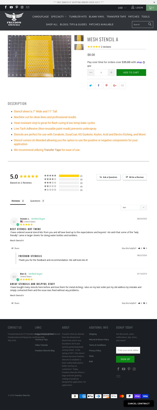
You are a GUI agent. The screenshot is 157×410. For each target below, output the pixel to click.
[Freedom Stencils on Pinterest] (16, 7)
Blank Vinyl (97, 16)
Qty (89, 66)
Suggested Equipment (44, 334)
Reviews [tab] (16, 200)
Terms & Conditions (97, 345)
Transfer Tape (116, 16)
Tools (146, 16)
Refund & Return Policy (99, 339)
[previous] (11, 58)
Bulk (91, 361)
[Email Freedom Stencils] (27, 7)
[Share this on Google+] (114, 85)
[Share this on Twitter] (90, 85)
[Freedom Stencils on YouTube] (11, 7)
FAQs (91, 356)
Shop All (52, 24)
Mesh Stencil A (17, 240)
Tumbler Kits (78, 16)
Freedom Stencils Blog (44, 350)
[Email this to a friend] (122, 85)
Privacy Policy (95, 350)
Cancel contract (139, 403)
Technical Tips (41, 339)
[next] (67, 58)
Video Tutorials (41, 345)
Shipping (93, 334)
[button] (140, 248)
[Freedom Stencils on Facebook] (5, 7)
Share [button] (16, 248)
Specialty (57, 16)
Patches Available (101, 24)
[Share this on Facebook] (98, 85)
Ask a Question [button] (110, 177)
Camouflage (41, 16)
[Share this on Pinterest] (106, 85)
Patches (133, 16)
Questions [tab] (35, 200)
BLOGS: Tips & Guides (73, 24)
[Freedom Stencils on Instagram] (22, 7)
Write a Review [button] (136, 177)
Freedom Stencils (22, 395)
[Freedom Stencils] (14, 19)
